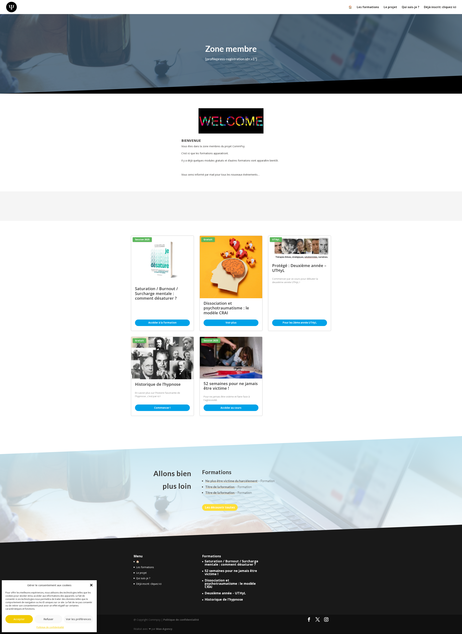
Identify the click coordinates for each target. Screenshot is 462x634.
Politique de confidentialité (50, 627)
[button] (91, 585)
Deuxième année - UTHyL (225, 593)
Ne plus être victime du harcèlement (231, 481)
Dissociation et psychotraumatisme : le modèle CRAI (230, 583)
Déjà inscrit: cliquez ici (440, 7)
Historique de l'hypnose (224, 599)
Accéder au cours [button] (231, 407)
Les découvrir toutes (220, 507)
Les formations (368, 7)
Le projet (390, 7)
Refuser (48, 619)
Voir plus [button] (231, 322)
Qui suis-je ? (410, 7)
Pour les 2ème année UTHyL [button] (300, 322)
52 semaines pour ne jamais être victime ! (231, 572)
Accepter (19, 619)
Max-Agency (164, 629)
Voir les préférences (78, 619)
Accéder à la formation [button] (162, 322)
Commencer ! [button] (162, 407)
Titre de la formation (220, 487)
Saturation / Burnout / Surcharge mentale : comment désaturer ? (231, 563)
